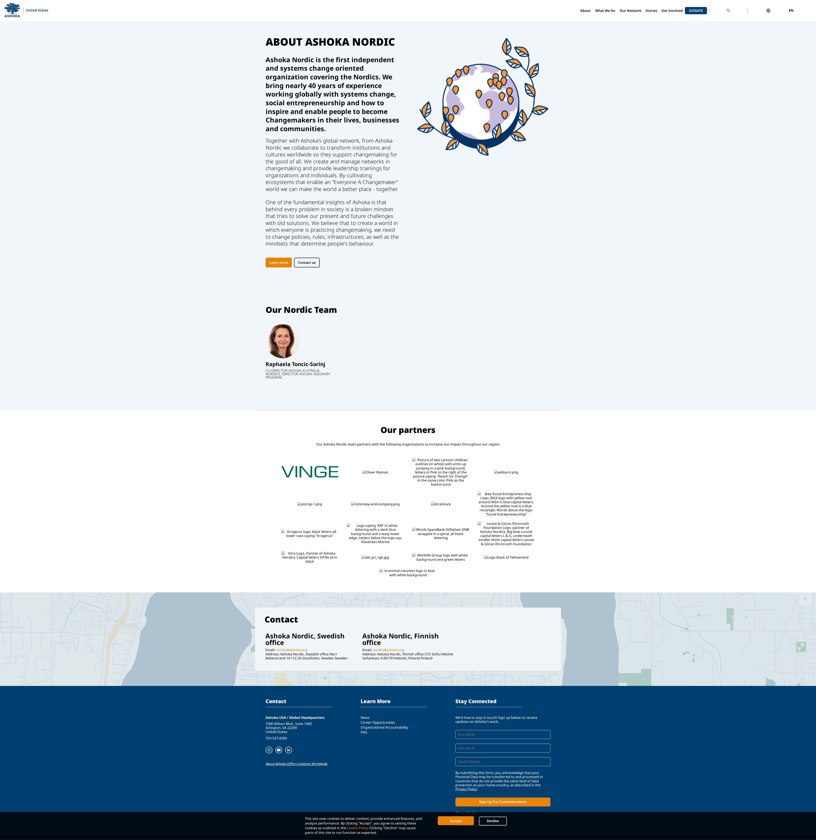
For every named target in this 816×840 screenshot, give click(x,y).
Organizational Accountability (384, 727)
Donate (696, 10)
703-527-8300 (276, 738)
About (585, 10)
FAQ (364, 732)
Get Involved (672, 10)
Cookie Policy (357, 828)
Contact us (307, 262)
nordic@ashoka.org (291, 650)
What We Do (605, 10)
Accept (456, 821)
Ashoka (12, 10)
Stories (651, 10)
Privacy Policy (466, 789)
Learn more (278, 262)
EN (791, 10)
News (365, 717)
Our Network (630, 10)
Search (728, 10)
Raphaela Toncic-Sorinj (295, 364)
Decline (493, 821)
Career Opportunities (378, 722)
